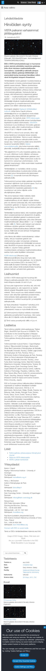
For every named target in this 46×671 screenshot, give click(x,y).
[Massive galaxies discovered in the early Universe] (23, 47)
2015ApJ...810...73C (29, 577)
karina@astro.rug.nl (19, 477)
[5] (14, 224)
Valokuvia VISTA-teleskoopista (19, 457)
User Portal (32, 2)
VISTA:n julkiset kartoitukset (18, 460)
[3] (33, 188)
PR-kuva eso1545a (10, 600)
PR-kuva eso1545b (10, 619)
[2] (12, 175)
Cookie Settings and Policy (24, 667)
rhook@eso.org (18, 512)
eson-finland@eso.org (20, 525)
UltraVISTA (33, 123)
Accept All (24, 655)
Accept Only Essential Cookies (24, 661)
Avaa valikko (9, 7)
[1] (38, 148)
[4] (13, 209)
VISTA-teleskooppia (32, 118)
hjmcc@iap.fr (17, 487)
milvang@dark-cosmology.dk (22, 498)
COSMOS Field (28, 565)
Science (23, 2)
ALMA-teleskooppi (10, 256)
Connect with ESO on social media (16, 528)
